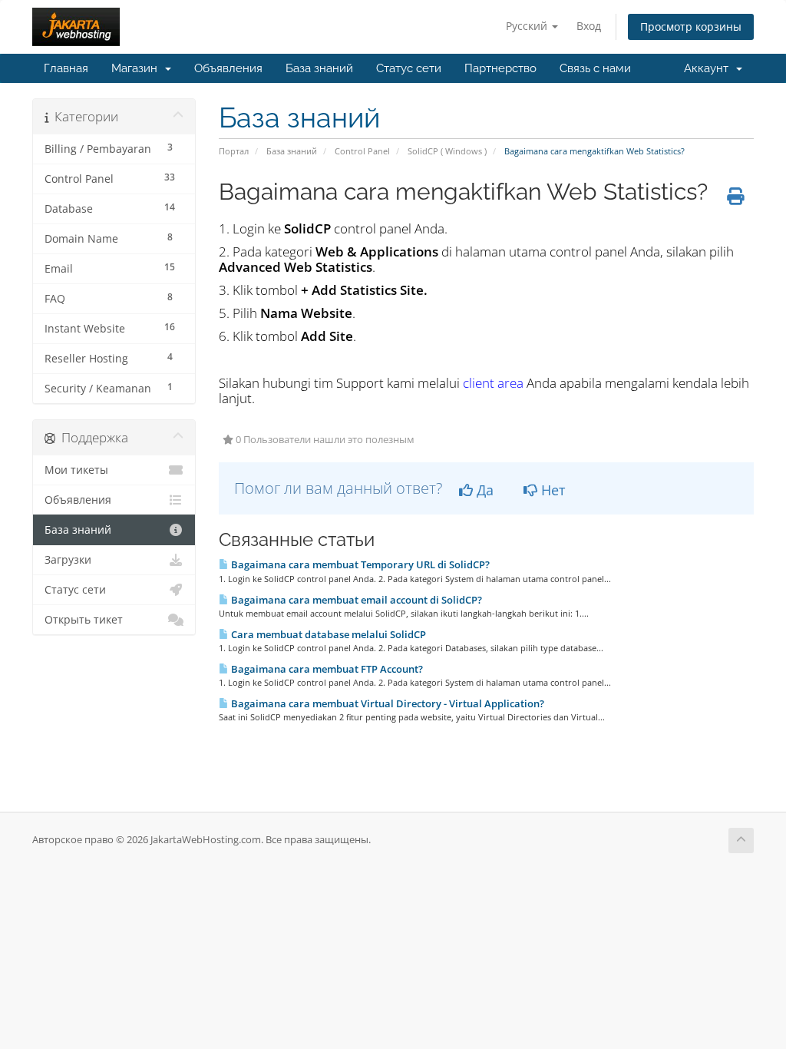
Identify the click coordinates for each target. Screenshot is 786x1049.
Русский (528, 25)
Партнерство (500, 68)
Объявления (228, 68)
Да (483, 490)
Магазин (137, 68)
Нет (551, 490)
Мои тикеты (76, 470)
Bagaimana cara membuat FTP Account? (326, 669)
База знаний (319, 68)
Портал (234, 151)
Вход (588, 25)
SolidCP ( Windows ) (447, 151)
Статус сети (408, 68)
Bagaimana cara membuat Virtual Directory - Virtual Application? (386, 703)
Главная (66, 68)
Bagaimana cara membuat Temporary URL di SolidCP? (359, 564)
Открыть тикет (84, 620)
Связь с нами (595, 68)
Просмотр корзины (690, 26)
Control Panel (362, 151)
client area (493, 383)
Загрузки (68, 560)
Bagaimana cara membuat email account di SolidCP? (355, 600)
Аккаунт (709, 68)
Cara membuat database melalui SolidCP (327, 634)
